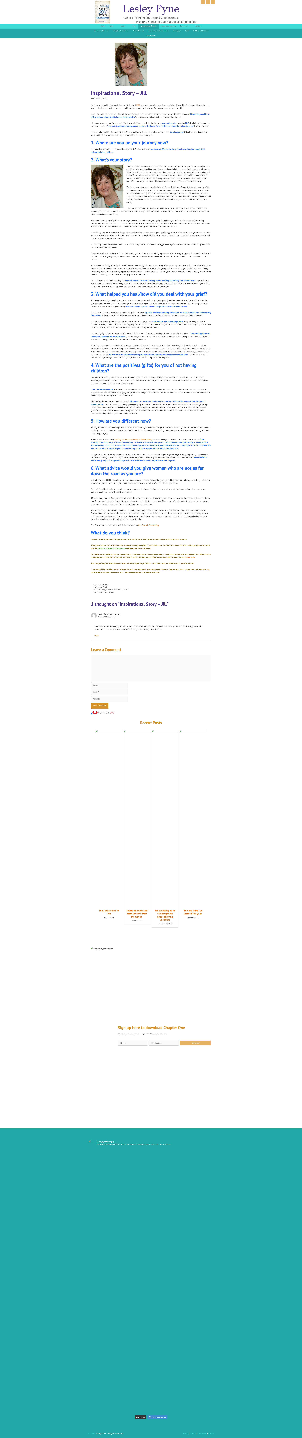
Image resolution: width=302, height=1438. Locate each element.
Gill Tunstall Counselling (148, 525)
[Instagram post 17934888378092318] (95, 1153)
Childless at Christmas (200, 31)
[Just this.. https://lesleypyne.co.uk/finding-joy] (174, 1179)
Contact (198, 26)
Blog (134, 26)
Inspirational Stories (148, 26)
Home (103, 26)
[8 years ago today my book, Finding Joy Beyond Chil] (143, 1281)
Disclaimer (202, 1433)
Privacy (186, 1433)
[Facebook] (203, 2)
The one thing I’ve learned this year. (193, 912)
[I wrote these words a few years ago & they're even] (159, 1230)
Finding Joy (177, 31)
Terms (193, 1433)
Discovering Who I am (101, 31)
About (123, 26)
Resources (184, 26)
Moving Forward (138, 31)
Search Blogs (151, 36)
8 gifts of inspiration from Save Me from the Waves (137, 913)
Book (111, 26)
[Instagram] (208, 2)
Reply (96, 635)
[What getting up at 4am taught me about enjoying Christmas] (165, 731)
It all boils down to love (109, 912)
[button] (195, 1043)
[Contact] (213, 2)
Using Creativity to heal (120, 31)
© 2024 (91, 1433)
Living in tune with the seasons (159, 31)
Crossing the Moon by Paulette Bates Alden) (133, 439)
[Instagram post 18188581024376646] (127, 1153)
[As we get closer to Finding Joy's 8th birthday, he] (206, 1258)
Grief (187, 31)
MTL (138, 105)
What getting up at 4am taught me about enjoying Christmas (165, 915)
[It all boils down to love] (109, 731)
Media (211, 1433)
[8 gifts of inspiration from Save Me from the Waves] (137, 731)
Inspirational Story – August (103, 592)
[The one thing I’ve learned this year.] (193, 731)
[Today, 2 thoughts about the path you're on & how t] (190, 1249)
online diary (190, 557)
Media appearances (168, 26)
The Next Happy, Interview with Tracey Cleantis (111, 589)
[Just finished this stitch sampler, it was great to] (111, 1158)
